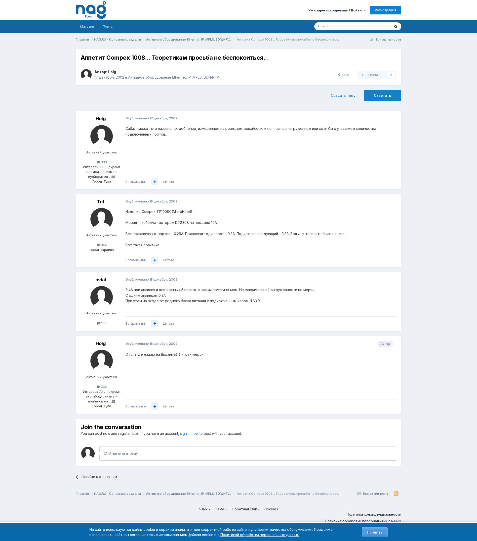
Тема (220, 509)
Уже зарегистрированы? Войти (335, 10)
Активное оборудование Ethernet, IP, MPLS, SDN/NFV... (174, 77)
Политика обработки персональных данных (363, 521)
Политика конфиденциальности (374, 514)
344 (103, 245)
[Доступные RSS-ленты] (396, 493)
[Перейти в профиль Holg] (86, 74)
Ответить (382, 95)
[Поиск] (395, 26)
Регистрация (385, 10)
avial (100, 279)
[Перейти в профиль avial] (101, 297)
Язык (203, 509)
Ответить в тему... (123, 453)
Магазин (87, 26)
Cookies (271, 509)
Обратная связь (246, 509)
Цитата (168, 182)
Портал (109, 26)
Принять (374, 532)
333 (103, 162)
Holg (112, 72)
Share (346, 75)
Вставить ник (136, 182)
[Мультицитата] (154, 181)
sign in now (189, 433)
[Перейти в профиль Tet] (101, 219)
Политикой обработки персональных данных (259, 535)
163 (103, 323)
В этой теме (375, 26)
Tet (100, 201)
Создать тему (343, 95)
